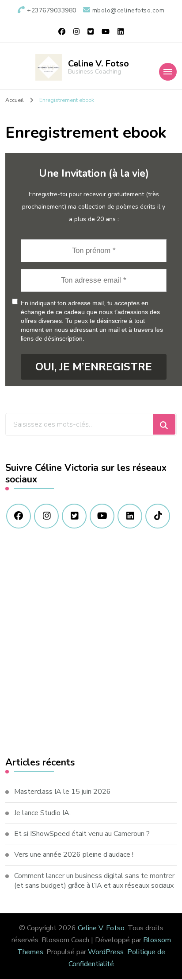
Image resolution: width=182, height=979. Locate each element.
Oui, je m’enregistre (93, 367)
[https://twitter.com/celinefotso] (74, 516)
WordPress (106, 952)
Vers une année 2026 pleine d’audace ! (73, 854)
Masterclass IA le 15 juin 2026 (62, 791)
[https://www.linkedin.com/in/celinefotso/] (130, 516)
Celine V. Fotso (98, 64)
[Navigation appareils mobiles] (168, 72)
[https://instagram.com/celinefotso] (46, 516)
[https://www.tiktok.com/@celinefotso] (157, 516)
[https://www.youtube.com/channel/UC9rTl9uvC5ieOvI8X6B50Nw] (102, 516)
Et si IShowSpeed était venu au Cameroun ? (82, 834)
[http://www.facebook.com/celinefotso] (18, 516)
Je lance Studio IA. (42, 813)
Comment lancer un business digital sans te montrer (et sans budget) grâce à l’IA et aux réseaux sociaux (94, 880)
